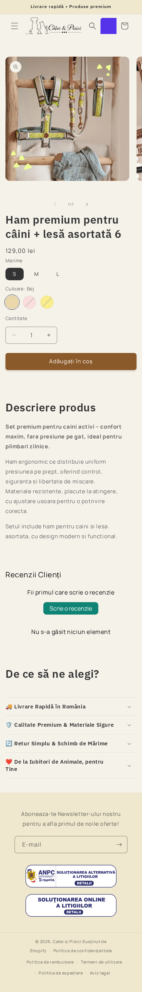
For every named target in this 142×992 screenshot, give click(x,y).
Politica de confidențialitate (83, 950)
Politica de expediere (61, 973)
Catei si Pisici (67, 941)
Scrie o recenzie (71, 608)
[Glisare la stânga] (55, 204)
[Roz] (29, 302)
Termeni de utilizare (101, 962)
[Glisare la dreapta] (87, 204)
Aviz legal (100, 973)
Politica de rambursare (50, 962)
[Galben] (47, 302)
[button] (15, 26)
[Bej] (12, 302)
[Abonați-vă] (119, 844)
